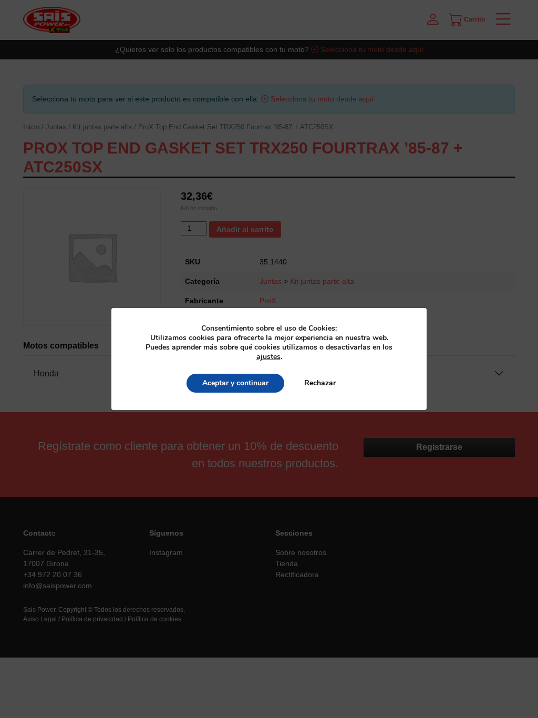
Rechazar (320, 383)
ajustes (268, 357)
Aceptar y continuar (235, 383)
